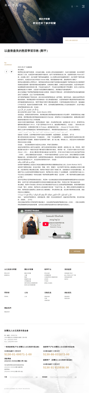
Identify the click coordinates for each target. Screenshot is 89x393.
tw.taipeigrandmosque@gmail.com (21, 377)
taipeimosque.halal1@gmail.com (61, 377)
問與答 (6, 296)
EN (77, 6)
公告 (26, 296)
